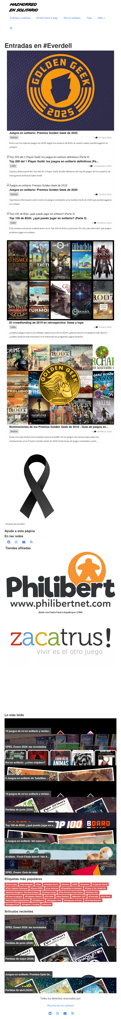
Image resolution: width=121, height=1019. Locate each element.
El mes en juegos (14, 896)
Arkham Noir (92, 892)
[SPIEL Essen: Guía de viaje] (60, 867)
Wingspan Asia (54, 900)
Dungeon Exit (13, 904)
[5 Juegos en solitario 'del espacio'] (60, 835)
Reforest (47, 904)
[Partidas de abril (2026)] (60, 985)
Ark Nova (106, 896)
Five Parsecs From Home (71, 892)
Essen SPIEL (37, 888)
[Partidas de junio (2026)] (60, 804)
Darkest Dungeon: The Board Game (23, 892)
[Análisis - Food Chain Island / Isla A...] (60, 851)
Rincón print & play (47, 18)
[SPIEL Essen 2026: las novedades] (60, 741)
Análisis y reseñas (20, 18)
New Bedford (63, 896)
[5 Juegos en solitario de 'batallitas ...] (60, 773)
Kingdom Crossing (31, 904)
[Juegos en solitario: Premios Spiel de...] (60, 969)
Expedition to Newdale (72, 888)
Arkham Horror (52, 884)
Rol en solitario (72, 18)
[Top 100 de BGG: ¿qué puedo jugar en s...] (60, 820)
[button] (11, 28)
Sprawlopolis (27, 884)
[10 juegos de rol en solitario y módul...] (60, 725)
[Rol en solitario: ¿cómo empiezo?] (60, 757)
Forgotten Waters (34, 896)
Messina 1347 (79, 896)
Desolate (85, 884)
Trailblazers (39, 900)
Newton (66, 884)
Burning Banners (93, 900)
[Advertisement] (60, 689)
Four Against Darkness (17, 888)
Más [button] (100, 18)
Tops (89, 18)
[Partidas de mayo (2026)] (60, 953)
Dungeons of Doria (73, 900)
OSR (75, 884)
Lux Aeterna (52, 888)
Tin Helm (50, 896)
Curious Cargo (49, 892)
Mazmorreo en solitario (60, 1005)
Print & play (12, 884)
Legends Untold (101, 884)
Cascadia (94, 896)
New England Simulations (18, 900)
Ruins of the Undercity (96, 888)
